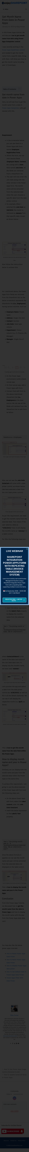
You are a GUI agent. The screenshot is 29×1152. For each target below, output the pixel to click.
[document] (14, 576)
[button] (27, 548)
